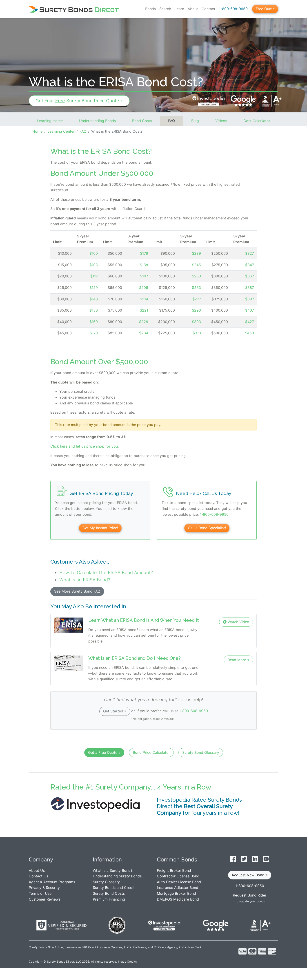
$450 (249, 333)
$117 (94, 276)
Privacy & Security (44, 887)
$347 (249, 265)
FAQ (171, 120)
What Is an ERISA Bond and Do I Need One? (134, 658)
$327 (249, 253)
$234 (143, 333)
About (193, 9)
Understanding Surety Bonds (117, 876)
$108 (93, 265)
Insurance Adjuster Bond (177, 887)
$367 (249, 276)
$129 (93, 287)
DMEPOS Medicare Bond (178, 899)
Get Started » (114, 711)
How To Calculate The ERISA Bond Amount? (106, 572)
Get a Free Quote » (104, 752)
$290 (196, 310)
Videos (221, 120)
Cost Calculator (256, 120)
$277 (196, 299)
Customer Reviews (44, 899)
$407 (249, 310)
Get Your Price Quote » (79, 100)
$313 (197, 333)
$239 (196, 253)
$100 (93, 253)
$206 (143, 287)
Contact (208, 9)
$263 (196, 287)
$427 (249, 321)
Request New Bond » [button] (249, 875)
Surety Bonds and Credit (114, 887)
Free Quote (265, 9)
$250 (196, 276)
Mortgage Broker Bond (176, 893)
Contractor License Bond (178, 876)
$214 (144, 299)
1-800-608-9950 (233, 9)
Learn (179, 9)
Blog (195, 120)
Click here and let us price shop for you (84, 446)
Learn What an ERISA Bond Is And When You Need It (143, 620)
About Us (37, 870)
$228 (143, 321)
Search (165, 9)
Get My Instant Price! (100, 528)
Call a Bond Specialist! (207, 528)
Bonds (150, 9)
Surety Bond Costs (109, 893)
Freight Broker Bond (174, 870)
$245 (196, 265)
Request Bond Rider (249, 895)
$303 (196, 321)
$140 (93, 299)
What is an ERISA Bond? (84, 579)
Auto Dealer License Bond (179, 882)
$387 (249, 287)
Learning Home (50, 120)
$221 (144, 310)
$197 (144, 276)
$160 (93, 321)
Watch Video (238, 622)
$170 (94, 333)
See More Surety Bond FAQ (77, 591)
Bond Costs (142, 120)
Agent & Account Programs (52, 882)
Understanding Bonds (97, 120)
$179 (144, 253)
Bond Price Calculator (151, 752)
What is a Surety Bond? (112, 870)
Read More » (238, 660)
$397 (249, 299)
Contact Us (38, 876)
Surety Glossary (106, 882)
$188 (144, 265)
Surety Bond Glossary (200, 752)
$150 (93, 310)
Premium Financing (109, 899)
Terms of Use (40, 893)
